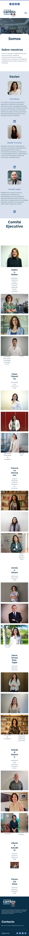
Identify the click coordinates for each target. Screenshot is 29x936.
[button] (26, 13)
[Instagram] (10, 4)
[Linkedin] (13, 4)
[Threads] (18, 4)
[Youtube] (16, 4)
